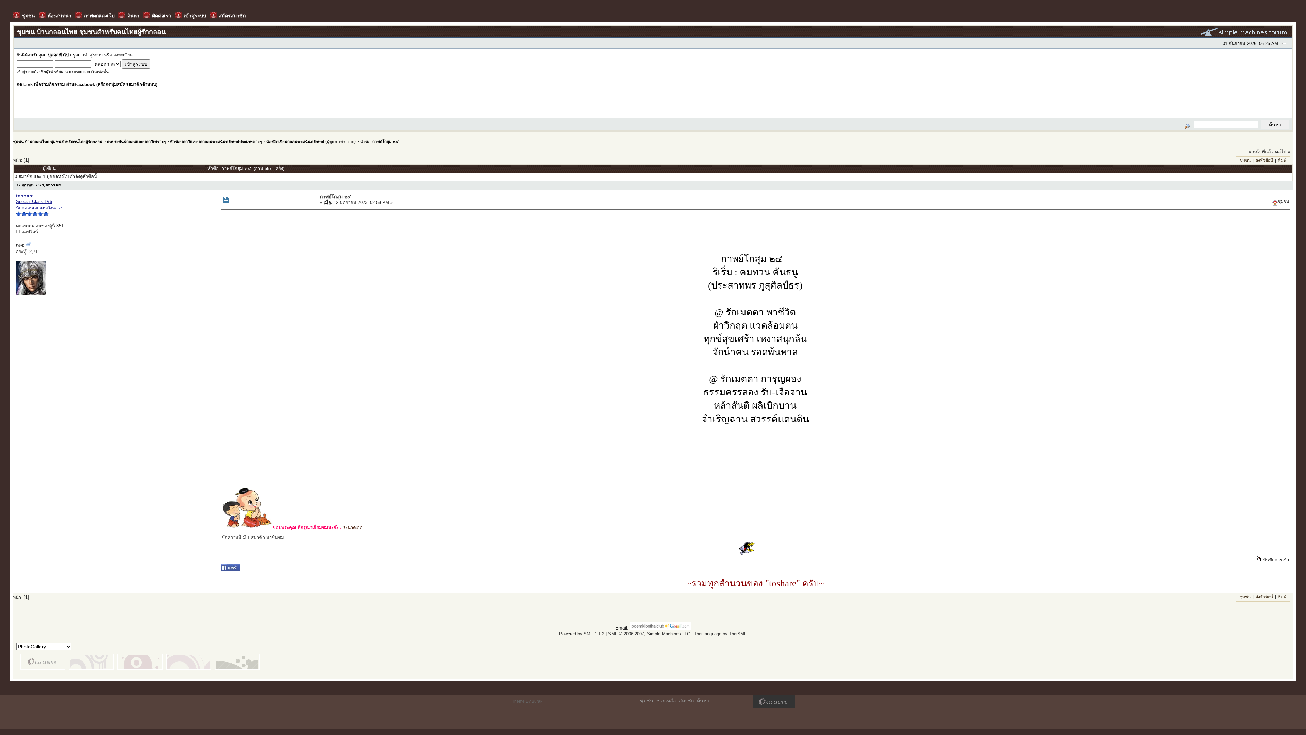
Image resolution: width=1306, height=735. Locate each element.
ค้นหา (703, 700)
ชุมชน (1245, 160)
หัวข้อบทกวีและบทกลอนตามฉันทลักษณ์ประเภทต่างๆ (216, 141)
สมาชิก (686, 700)
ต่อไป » (1282, 151)
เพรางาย (346, 141)
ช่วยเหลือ (666, 700)
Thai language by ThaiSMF (720, 633)
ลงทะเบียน (123, 55)
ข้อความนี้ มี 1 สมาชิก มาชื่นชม (253, 537)
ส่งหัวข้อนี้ (1264, 160)
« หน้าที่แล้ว (1261, 151)
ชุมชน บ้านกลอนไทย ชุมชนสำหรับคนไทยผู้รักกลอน (57, 141)
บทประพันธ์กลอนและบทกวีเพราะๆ (136, 141)
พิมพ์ (1282, 160)
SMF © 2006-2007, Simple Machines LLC (649, 633)
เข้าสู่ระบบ (93, 55)
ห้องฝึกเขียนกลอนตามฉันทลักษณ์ (295, 141)
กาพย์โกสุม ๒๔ (385, 141)
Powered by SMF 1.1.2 (581, 633)
